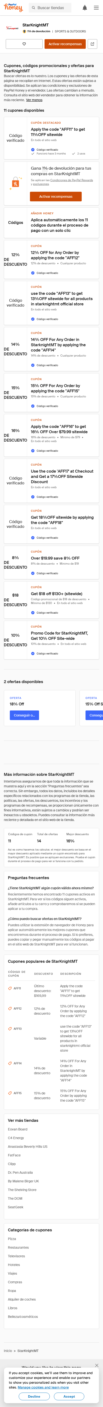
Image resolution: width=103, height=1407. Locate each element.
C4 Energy (16, 1138)
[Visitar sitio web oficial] (92, 44)
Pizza (12, 1239)
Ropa (12, 1291)
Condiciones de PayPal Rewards (71, 180)
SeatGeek (15, 1207)
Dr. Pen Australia (20, 1172)
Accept (69, 1396)
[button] (96, 7)
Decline (34, 1396)
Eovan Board (17, 1129)
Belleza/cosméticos (23, 1316)
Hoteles (14, 1265)
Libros (12, 1308)
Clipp (12, 1164)
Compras (15, 1282)
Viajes (12, 1273)
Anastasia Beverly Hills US (27, 1146)
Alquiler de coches (22, 1299)
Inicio (8, 1351)
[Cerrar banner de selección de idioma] (97, 1365)
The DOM (15, 1198)
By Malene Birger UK (23, 1181)
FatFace (14, 1155)
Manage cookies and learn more (43, 1387)
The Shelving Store (22, 1190)
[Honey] (13, 8)
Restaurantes (18, 1247)
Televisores (16, 1256)
